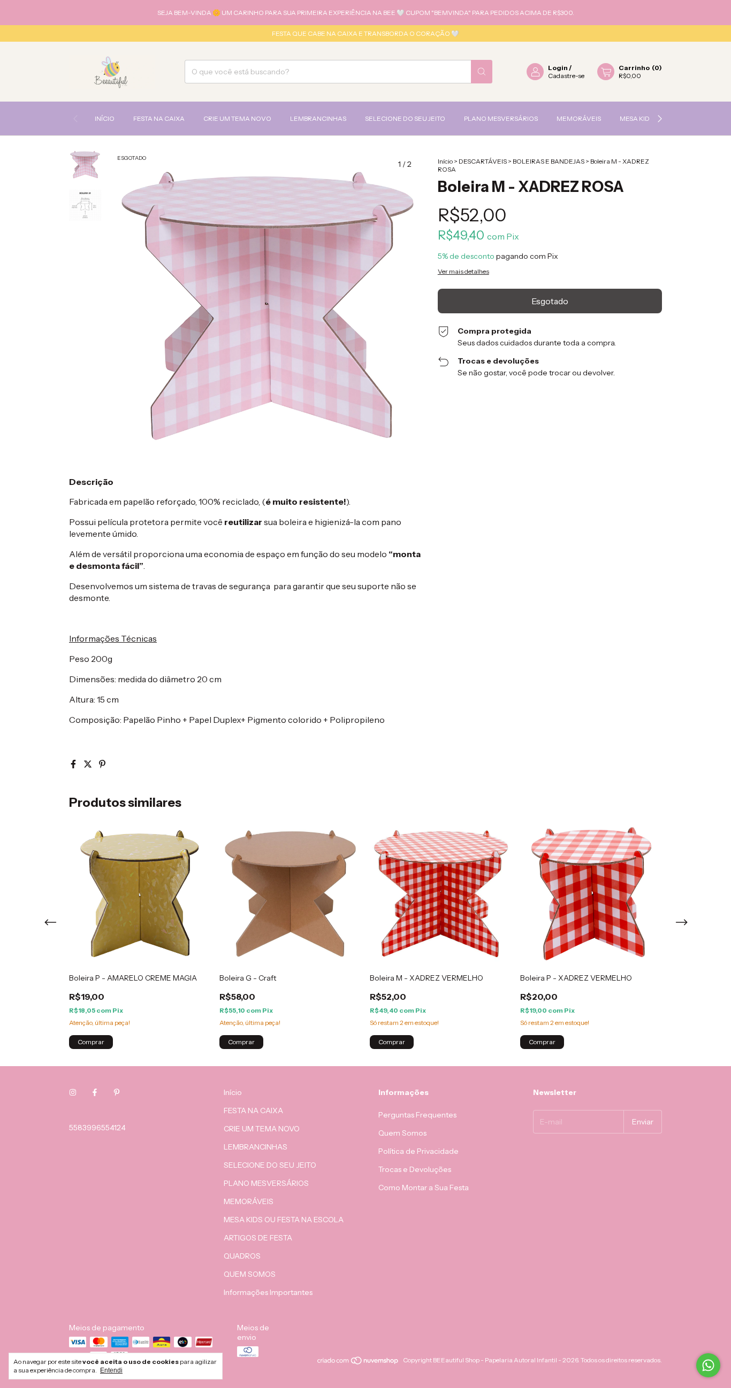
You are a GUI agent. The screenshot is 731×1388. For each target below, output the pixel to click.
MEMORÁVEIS (579, 118)
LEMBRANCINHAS (318, 118)
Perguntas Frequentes (417, 1115)
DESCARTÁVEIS (483, 161)
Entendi (111, 1370)
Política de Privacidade (418, 1151)
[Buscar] (481, 71)
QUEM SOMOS (250, 1274)
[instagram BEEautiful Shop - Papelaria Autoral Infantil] (73, 1092)
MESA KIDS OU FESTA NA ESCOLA (284, 1219)
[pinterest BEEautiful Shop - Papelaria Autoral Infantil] (116, 1092)
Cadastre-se (566, 76)
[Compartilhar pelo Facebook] (74, 764)
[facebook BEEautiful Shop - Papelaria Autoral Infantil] (94, 1092)
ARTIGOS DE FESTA (258, 1238)
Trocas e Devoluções (414, 1169)
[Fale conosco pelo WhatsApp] (708, 1365)
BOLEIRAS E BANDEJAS (548, 161)
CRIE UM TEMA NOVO (237, 118)
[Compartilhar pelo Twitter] (88, 764)
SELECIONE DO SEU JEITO (405, 118)
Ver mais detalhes (463, 271)
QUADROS (242, 1256)
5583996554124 (97, 1127)
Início (105, 118)
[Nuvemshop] (358, 1363)
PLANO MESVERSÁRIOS (501, 118)
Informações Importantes (268, 1292)
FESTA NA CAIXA (159, 118)
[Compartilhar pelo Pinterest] (102, 764)
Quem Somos (402, 1133)
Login (558, 68)
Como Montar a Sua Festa (423, 1187)
